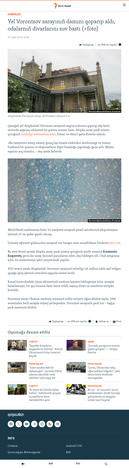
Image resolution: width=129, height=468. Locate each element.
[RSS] (50, 424)
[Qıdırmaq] (106, 464)
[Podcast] (57, 424)
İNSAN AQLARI (36, 364)
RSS (68, 452)
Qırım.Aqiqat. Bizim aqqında (24, 452)
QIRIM (91, 342)
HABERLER (14, 14)
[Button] (86, 45)
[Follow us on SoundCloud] (34, 424)
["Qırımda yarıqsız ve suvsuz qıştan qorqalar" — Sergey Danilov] (76, 345)
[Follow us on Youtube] (26, 424)
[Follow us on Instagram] (42, 424)
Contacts (13, 446)
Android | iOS (74, 446)
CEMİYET (33, 342)
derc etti (114, 243)
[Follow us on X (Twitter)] (18, 424)
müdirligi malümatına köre (38, 134)
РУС (78, 463)
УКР (51, 463)
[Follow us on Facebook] (11, 424)
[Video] (23, 464)
